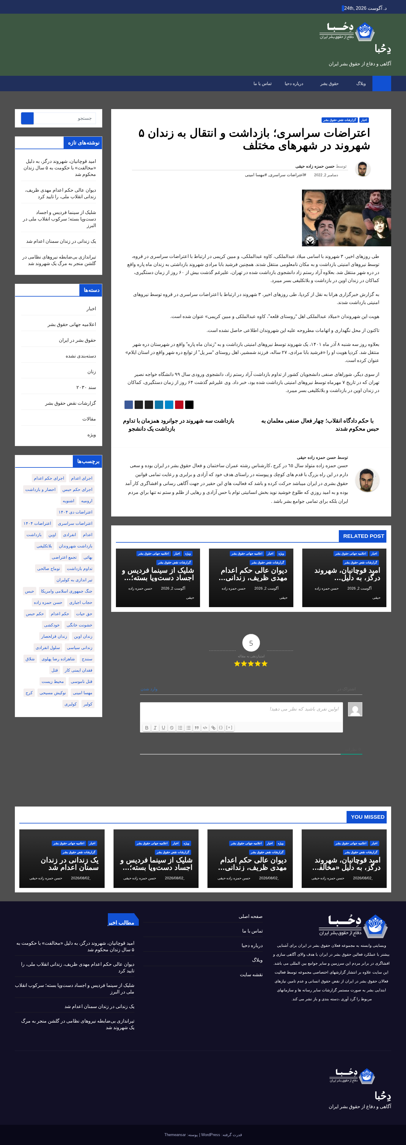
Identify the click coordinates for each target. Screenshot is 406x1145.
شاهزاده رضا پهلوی (58, 658)
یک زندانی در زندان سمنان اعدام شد (61, 241)
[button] (19, 83)
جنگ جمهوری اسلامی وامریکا (66, 591)
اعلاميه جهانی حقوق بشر (350, 553)
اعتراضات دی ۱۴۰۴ (75, 512)
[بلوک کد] (205, 727)
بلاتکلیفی (44, 546)
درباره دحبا (294, 83)
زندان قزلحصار (54, 636)
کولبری (70, 704)
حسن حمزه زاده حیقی (315, 166)
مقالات (89, 418)
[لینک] (213, 727)
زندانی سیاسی (79, 647)
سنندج (87, 658)
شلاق (30, 658)
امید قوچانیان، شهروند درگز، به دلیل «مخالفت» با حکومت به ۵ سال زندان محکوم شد (59, 168)
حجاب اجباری (80, 602)
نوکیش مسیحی (53, 692)
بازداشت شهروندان (75, 546)
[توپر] (147, 727)
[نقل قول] (197, 727)
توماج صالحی (48, 568)
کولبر (88, 704)
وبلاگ (360, 83)
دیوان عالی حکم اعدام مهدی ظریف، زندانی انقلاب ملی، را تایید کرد (252, 577)
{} (221, 727)
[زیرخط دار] (163, 727)
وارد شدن (150, 688)
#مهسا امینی (256, 174)
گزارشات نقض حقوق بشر (339, 120)
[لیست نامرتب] (188, 727)
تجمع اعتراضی (64, 557)
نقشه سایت (251, 974)
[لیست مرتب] (180, 727)
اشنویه (68, 500)
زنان (91, 371)
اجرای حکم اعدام (49, 478)
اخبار (364, 120)
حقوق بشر (329, 83)
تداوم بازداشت (79, 568)
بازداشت (34, 534)
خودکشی (52, 625)
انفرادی (69, 534)
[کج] (155, 727)
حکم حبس (35, 613)
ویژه (281, 553)
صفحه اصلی (251, 916)
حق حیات (84, 613)
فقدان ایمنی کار (78, 670)
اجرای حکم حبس (77, 489)
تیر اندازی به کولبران (74, 579)
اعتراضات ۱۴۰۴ (37, 523)
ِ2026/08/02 (362, 878)
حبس (29, 591)
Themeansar (175, 1135)
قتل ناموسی (81, 681)
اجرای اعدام (81, 478)
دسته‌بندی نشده (81, 355)
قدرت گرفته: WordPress (221, 1135)
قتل (54, 670)
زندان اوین (83, 636)
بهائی (88, 557)
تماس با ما (263, 83)
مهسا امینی (82, 692)
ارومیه (86, 500)
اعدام (87, 534)
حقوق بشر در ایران (77, 340)
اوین (52, 534)
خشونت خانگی (79, 625)
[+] (229, 727)
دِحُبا (382, 48)
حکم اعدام (60, 613)
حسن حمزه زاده (48, 602)
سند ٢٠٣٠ (86, 387)
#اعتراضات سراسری (287, 174)
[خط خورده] (172, 727)
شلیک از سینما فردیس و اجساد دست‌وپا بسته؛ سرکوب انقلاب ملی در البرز (59, 219)
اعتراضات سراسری (75, 523)
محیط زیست (53, 681)
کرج (29, 692)
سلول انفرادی (48, 647)
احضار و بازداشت (40, 489)
